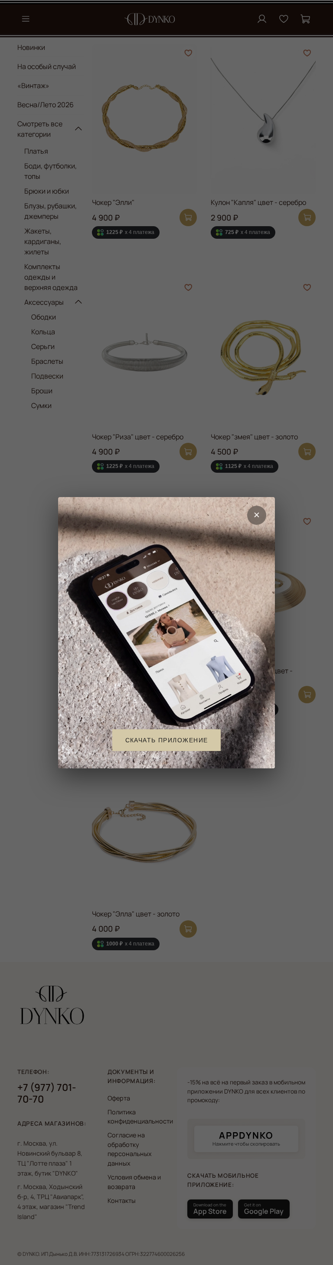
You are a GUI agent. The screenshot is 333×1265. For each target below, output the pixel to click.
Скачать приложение (166, 739)
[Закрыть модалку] (256, 515)
